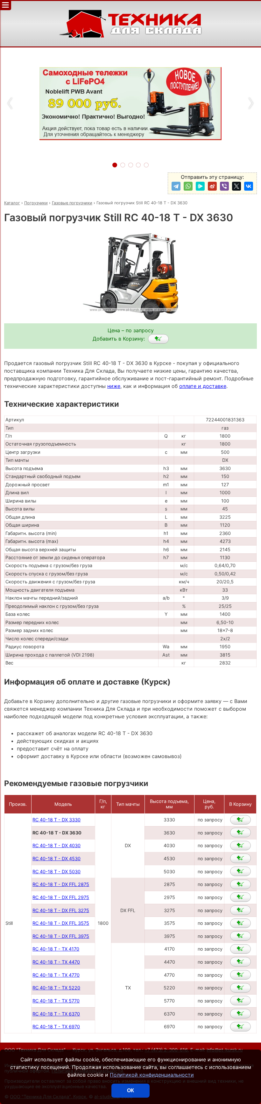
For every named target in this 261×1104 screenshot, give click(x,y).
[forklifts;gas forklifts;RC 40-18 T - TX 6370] (240, 1013)
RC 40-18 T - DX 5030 (56, 871)
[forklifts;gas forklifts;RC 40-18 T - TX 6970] (240, 1026)
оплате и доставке (202, 386)
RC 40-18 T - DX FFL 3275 (60, 910)
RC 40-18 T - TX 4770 (56, 975)
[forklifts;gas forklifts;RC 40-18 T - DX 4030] (240, 845)
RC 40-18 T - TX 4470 (56, 962)
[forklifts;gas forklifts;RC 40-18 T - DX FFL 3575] (240, 923)
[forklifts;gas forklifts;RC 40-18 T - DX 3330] (240, 820)
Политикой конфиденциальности (152, 1075)
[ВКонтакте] (248, 186)
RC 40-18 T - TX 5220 (56, 987)
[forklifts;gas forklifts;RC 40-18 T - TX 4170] (240, 949)
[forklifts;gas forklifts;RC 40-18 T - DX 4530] (240, 858)
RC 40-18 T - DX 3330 (56, 819)
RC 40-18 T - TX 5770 (56, 1000)
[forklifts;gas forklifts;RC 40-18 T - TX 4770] (240, 975)
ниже (113, 386)
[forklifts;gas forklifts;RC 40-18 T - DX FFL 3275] (240, 910)
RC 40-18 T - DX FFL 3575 (60, 923)
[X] (236, 186)
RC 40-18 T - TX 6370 (56, 1013)
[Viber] (224, 186)
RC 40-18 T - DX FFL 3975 (60, 936)
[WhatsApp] (188, 186)
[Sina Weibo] (212, 186)
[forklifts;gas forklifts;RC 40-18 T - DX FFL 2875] (240, 884)
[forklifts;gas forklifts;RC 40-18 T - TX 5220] (240, 988)
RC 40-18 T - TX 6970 (56, 1026)
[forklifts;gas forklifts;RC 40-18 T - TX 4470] (240, 962)
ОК (130, 1090)
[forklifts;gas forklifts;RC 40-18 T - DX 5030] (240, 871)
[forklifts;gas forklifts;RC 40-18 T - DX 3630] (158, 339)
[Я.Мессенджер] (200, 186)
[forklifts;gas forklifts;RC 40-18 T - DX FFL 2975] (240, 897)
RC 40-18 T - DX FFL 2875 (60, 884)
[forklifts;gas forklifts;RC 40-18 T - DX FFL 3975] (240, 936)
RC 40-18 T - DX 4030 (56, 845)
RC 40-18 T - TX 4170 (55, 949)
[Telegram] (176, 186)
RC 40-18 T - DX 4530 (56, 858)
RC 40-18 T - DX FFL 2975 (60, 897)
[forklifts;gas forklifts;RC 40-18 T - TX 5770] (240, 1000)
